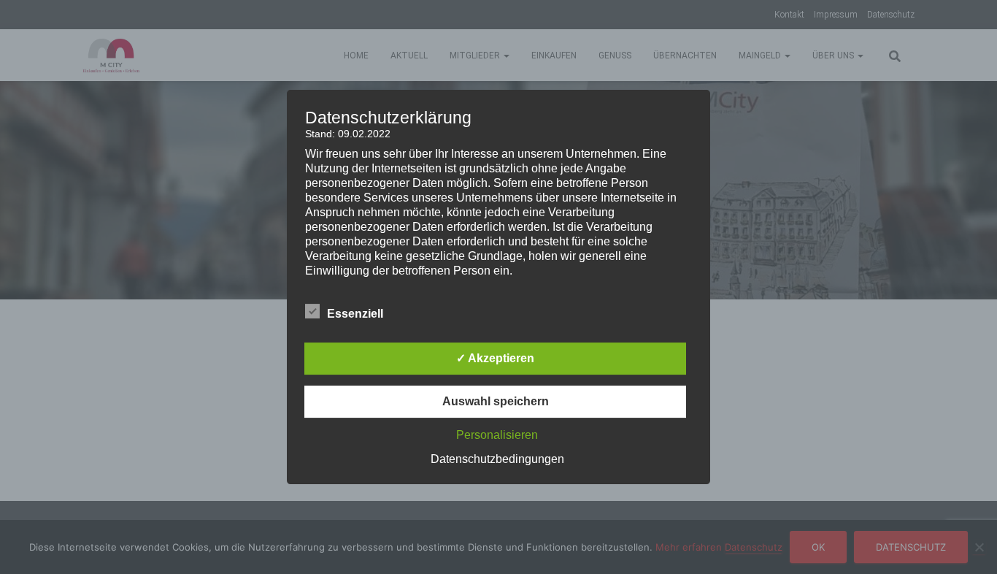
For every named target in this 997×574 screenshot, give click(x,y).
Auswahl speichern (495, 401)
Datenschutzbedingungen (497, 459)
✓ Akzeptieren (495, 358)
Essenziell (355, 313)
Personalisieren (497, 435)
